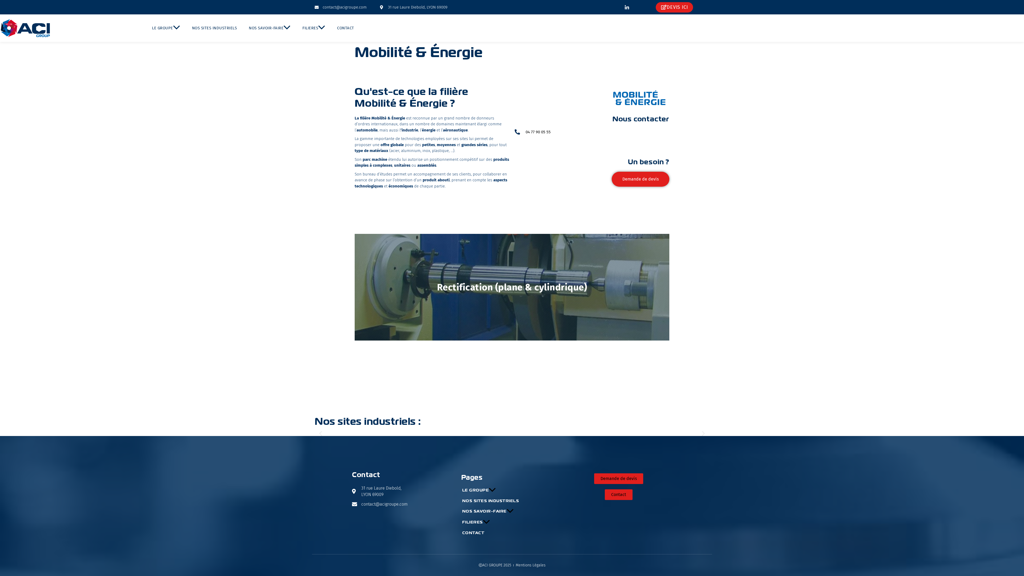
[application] (176, 28)
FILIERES (310, 28)
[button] (320, 433)
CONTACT (345, 28)
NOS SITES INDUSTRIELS (214, 28)
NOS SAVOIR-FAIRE (266, 28)
